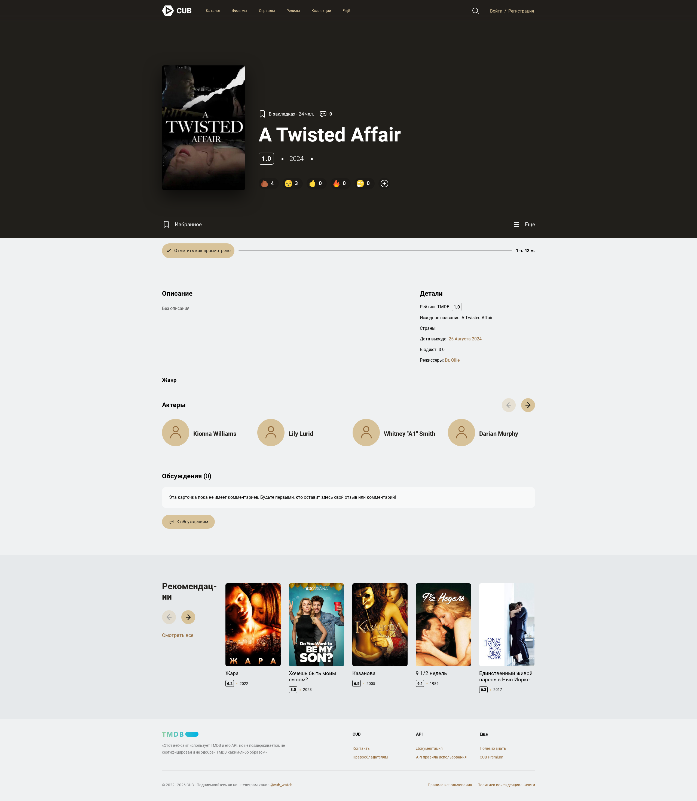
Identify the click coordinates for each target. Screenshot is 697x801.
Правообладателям (370, 757)
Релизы (293, 10)
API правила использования (441, 757)
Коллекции (321, 10)
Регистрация (521, 10)
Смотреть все (178, 635)
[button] (528, 405)
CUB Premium (491, 757)
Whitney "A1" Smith (409, 433)
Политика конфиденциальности (506, 785)
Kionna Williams (214, 433)
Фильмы (239, 10)
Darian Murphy (498, 433)
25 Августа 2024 (465, 338)
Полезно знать (493, 748)
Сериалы (267, 10)
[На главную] (177, 10)
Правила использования (450, 785)
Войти (496, 10)
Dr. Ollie (452, 360)
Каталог (213, 10)
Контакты (362, 748)
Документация (429, 748)
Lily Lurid (301, 433)
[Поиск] (475, 11)
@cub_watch (281, 785)
